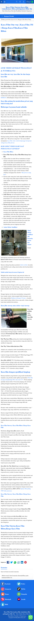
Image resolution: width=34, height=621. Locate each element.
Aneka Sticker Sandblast (10, 227)
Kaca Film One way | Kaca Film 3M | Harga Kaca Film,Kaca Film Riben (17, 27)
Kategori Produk (9, 16)
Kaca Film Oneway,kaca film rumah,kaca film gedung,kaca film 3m (17, 8)
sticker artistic (24, 265)
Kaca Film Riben (8, 152)
